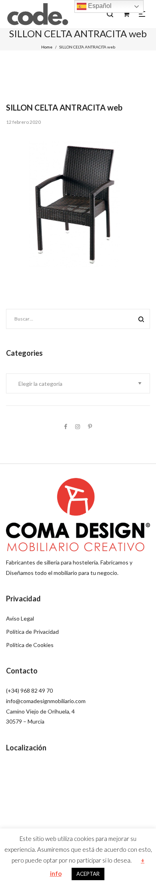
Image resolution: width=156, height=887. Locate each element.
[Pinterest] (90, 426)
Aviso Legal (20, 618)
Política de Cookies (30, 644)
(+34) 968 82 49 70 (29, 690)
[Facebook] (65, 426)
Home (46, 46)
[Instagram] (77, 426)
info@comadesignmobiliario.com (46, 701)
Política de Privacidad (32, 631)
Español (99, 5)
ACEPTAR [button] (88, 874)
